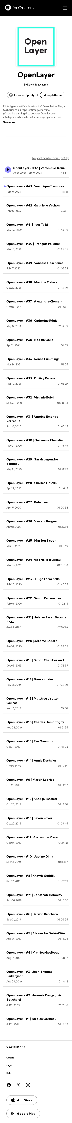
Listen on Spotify (24, 95)
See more (9, 122)
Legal (9, 1065)
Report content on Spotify (50, 158)
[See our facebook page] (8, 1085)
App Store (24, 1100)
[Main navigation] (64, 8)
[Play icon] (8, 169)
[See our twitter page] (18, 1085)
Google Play (26, 1113)
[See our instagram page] (28, 1085)
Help (8, 1073)
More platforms (52, 95)
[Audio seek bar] (36, 177)
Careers (10, 1057)
